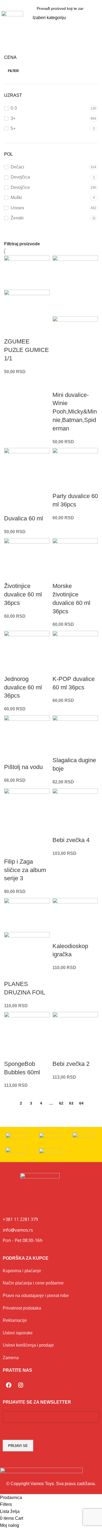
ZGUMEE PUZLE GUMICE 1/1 (26, 350)
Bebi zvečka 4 (70, 840)
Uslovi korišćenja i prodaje (28, 1345)
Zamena (11, 1357)
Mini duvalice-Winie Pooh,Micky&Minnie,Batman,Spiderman (74, 411)
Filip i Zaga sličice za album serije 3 (25, 870)
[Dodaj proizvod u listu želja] (11, 330)
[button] (97, 17)
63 (71, 1103)
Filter (13, 71)
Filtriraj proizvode (22, 244)
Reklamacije (15, 1320)
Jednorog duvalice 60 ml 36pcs (23, 687)
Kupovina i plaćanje (22, 1270)
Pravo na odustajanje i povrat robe (36, 1295)
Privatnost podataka (22, 1308)
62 (61, 1103)
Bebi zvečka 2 (70, 1063)
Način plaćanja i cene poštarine (33, 1283)
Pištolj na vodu (23, 767)
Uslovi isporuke (18, 1333)
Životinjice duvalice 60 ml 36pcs (23, 594)
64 (81, 1103)
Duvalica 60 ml (23, 518)
